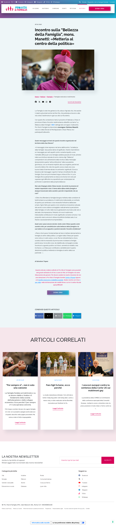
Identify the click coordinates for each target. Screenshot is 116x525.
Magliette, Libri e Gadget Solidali (98, 2)
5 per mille (43, 486)
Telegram (78, 315)
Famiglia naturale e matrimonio (64, 97)
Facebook (40, 315)
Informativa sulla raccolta (41, 523)
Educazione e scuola (8, 486)
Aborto (23, 482)
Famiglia (50, 97)
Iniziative (23, 475)
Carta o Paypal (70, 277)
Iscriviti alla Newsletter (74, 102)
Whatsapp (68, 315)
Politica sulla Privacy (7, 508)
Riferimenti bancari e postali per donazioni (33, 508)
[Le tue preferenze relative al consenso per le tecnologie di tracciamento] (113, 522)
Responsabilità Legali (58, 508)
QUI (53, 125)
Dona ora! (99, 8)
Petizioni (23, 479)
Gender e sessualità (7, 482)
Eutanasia (23, 486)
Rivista (84, 2)
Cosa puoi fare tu (45, 482)
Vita (3, 475)
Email (59, 315)
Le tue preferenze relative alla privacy (66, 523)
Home (37, 97)
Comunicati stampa (45, 479)
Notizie (81, 8)
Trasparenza (48, 508)
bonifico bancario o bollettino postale (50, 280)
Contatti (112, 2)
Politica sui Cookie (17, 508)
